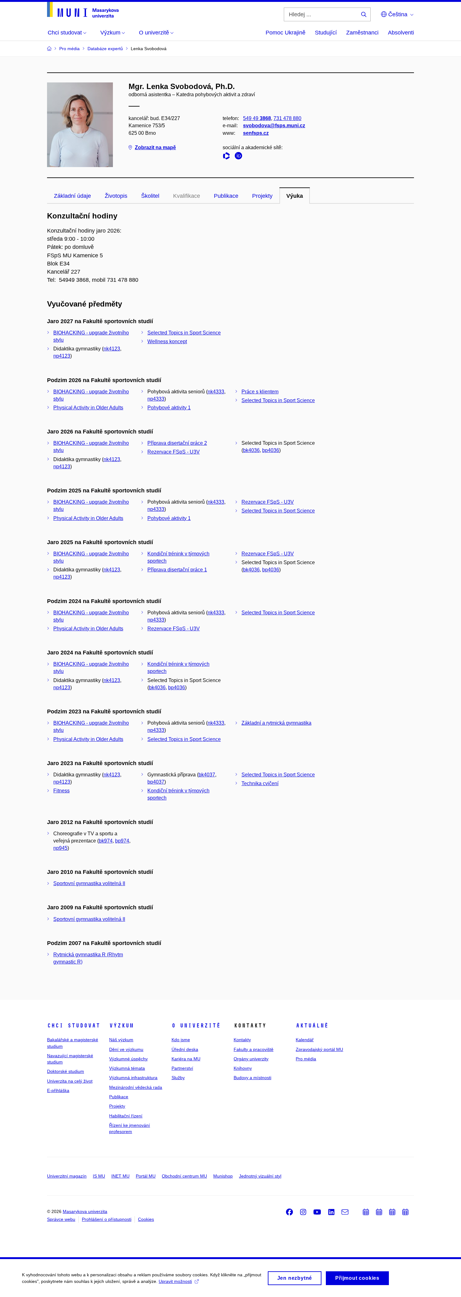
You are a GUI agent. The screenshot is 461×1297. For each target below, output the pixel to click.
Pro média (306, 1058)
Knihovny (243, 1068)
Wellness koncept (167, 341)
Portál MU (146, 1176)
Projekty (262, 196)
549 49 (257, 118)
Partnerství (182, 1068)
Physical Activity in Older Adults (88, 407)
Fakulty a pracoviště (253, 1049)
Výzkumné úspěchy (128, 1058)
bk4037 (207, 774)
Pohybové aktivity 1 (169, 407)
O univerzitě (196, 1025)
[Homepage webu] (83, 10)
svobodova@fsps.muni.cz (274, 125)
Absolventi (401, 32)
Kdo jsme (181, 1039)
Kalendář (305, 1039)
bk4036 (251, 450)
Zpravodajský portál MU (319, 1049)
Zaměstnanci (362, 32)
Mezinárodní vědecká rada (135, 1087)
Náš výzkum (121, 1039)
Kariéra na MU (186, 1058)
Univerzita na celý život (70, 1081)
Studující (326, 32)
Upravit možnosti (175, 1281)
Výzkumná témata (127, 1068)
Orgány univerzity (251, 1058)
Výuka (294, 196)
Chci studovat (73, 1025)
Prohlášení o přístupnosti (106, 1219)
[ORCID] (240, 157)
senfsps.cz (256, 133)
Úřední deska (185, 1049)
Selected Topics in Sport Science (184, 332)
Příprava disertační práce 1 (177, 569)
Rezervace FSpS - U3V (173, 451)
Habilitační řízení (125, 1115)
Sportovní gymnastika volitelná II (89, 883)
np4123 (61, 356)
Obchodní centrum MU (184, 1176)
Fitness (61, 790)
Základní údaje (72, 196)
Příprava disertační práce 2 (177, 443)
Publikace (226, 196)
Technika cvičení (259, 783)
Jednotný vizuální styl (260, 1176)
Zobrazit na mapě (155, 147)
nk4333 (216, 391)
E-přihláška (58, 1090)
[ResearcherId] (228, 157)
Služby (178, 1077)
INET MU (120, 1176)
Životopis (116, 196)
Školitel (150, 196)
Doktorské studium (65, 1071)
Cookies (146, 1219)
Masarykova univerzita (85, 1211)
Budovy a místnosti (252, 1077)
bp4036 (270, 450)
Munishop (223, 1176)
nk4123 (111, 348)
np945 (60, 848)
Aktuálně (312, 1025)
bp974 (122, 840)
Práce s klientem (259, 391)
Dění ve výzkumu (126, 1049)
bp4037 (155, 782)
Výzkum (121, 1025)
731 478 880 (287, 118)
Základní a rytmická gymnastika (276, 723)
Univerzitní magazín (67, 1176)
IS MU (99, 1176)
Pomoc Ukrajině (285, 32)
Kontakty (242, 1039)
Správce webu (61, 1219)
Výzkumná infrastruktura (133, 1077)
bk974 (106, 840)
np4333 (155, 399)
